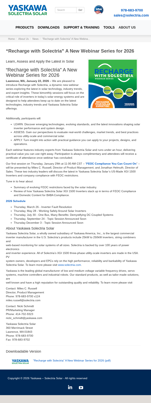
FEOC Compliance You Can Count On (111, 163)
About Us (127, 27)
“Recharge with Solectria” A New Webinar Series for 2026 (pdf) (72, 360)
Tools (109, 27)
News (35, 39)
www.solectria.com (69, 264)
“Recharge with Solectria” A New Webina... (66, 39)
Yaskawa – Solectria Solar (46, 378)
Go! (80, 10)
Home (11, 39)
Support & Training (81, 27)
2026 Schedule (16, 201)
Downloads (49, 27)
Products (25, 27)
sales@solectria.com (131, 15)
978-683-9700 (132, 10)
